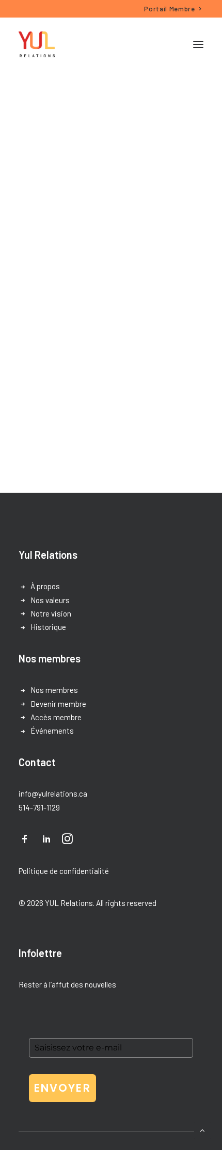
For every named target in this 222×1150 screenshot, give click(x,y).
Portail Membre (169, 9)
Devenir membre (58, 703)
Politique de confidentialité (64, 871)
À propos (45, 586)
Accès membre (56, 717)
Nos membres (54, 689)
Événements (52, 730)
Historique (48, 626)
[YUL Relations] (37, 44)
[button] (198, 44)
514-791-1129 (39, 807)
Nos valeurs (50, 600)
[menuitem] (172, 9)
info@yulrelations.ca (53, 793)
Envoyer (62, 1087)
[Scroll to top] (202, 1129)
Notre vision (50, 613)
